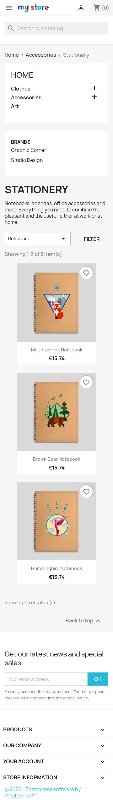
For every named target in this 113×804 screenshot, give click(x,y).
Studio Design (27, 160)
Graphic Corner (28, 150)
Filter (92, 239)
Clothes (20, 89)
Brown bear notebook (56, 459)
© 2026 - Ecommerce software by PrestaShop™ (43, 792)
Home (22, 75)
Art (15, 106)
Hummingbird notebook (56, 568)
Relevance (37, 238)
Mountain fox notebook (56, 350)
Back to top (84, 621)
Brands (20, 142)
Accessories (26, 97)
